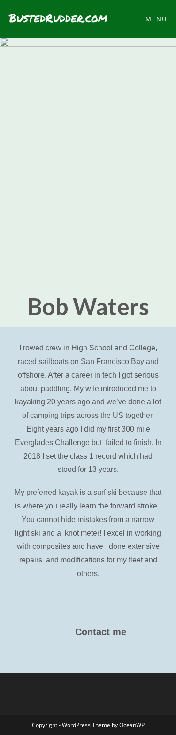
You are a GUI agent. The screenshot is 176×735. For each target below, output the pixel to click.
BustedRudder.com (58, 17)
